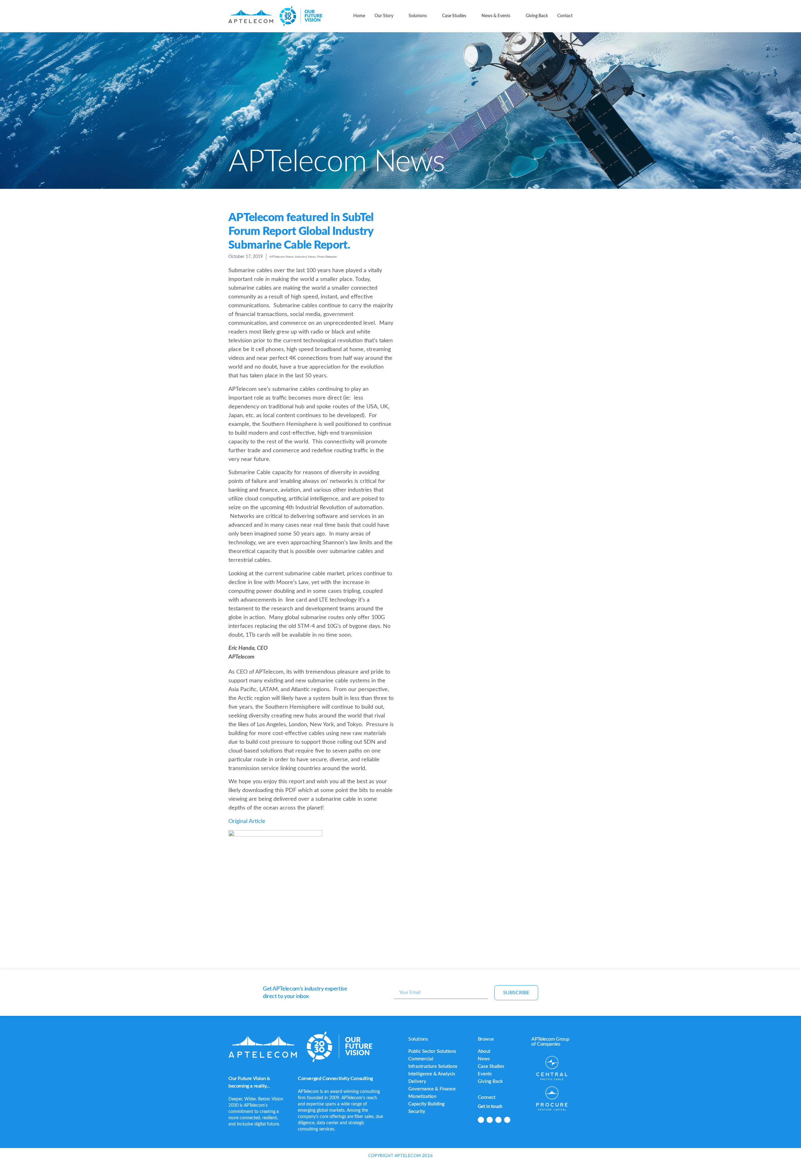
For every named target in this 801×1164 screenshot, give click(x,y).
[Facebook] (490, 1120)
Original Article (246, 821)
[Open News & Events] (514, 16)
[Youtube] (507, 1120)
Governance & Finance (432, 1089)
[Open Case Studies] (470, 16)
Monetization (422, 1096)
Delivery (417, 1081)
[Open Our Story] (397, 16)
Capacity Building (426, 1104)
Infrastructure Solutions (432, 1066)
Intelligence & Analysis (431, 1074)
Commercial (420, 1059)
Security (416, 1111)
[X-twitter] (498, 1120)
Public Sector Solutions (432, 1051)
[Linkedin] (481, 1120)
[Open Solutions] (430, 16)
